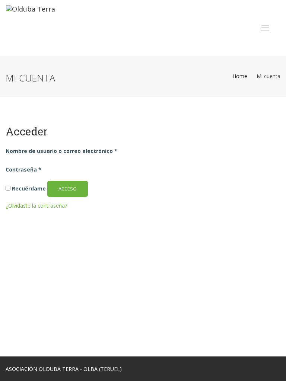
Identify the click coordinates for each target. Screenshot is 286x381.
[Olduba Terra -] (30, 28)
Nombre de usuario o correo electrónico (61, 150)
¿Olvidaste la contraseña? (36, 205)
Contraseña (23, 169)
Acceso (67, 188)
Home (239, 76)
